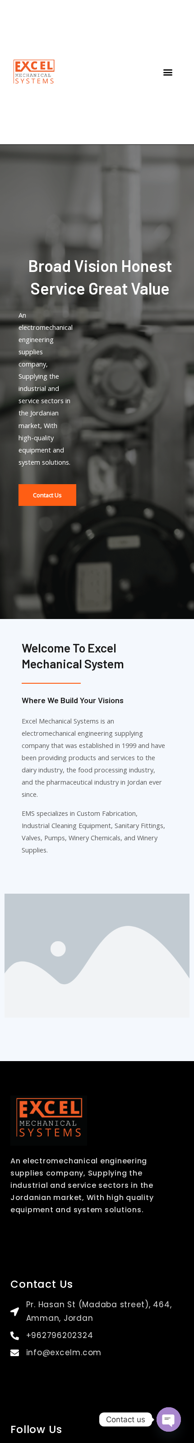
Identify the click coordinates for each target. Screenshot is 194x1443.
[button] (167, 72)
